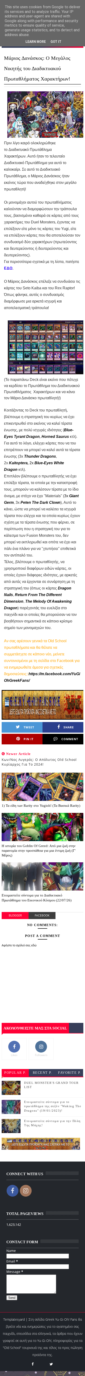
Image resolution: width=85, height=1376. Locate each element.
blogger (15, 915)
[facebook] (32, 1364)
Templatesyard (14, 1319)
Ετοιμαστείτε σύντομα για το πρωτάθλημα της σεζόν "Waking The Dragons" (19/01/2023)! (52, 1106)
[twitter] (51, 1364)
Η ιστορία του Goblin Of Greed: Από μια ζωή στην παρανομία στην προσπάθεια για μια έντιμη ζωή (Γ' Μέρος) (39, 850)
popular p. (15, 1072)
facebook (42, 915)
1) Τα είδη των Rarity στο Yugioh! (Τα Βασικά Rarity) (41, 805)
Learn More (36, 42)
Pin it (29, 739)
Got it (56, 42)
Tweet (29, 727)
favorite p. (69, 1072)
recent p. (42, 1072)
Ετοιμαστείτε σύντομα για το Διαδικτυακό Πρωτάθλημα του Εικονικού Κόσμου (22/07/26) (37, 897)
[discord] (42, 1361)
